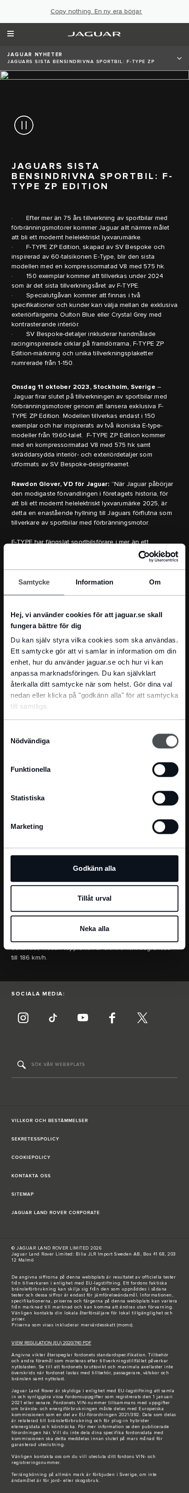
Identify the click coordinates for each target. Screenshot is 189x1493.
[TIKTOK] (52, 1018)
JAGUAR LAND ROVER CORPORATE (55, 1212)
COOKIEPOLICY (30, 1157)
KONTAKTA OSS (31, 1176)
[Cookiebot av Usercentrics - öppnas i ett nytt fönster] (138, 556)
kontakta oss (48, 1456)
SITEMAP (22, 1194)
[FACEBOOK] (112, 1018)
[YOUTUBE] (82, 1018)
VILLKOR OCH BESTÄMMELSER (49, 1120)
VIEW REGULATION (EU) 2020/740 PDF (51, 1343)
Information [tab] (94, 582)
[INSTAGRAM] (22, 1018)
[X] (142, 1018)
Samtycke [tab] (34, 582)
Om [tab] (155, 582)
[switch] (165, 769)
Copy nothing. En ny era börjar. (96, 11)
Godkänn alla (94, 868)
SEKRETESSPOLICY (35, 1139)
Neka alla (94, 928)
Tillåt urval (94, 898)
